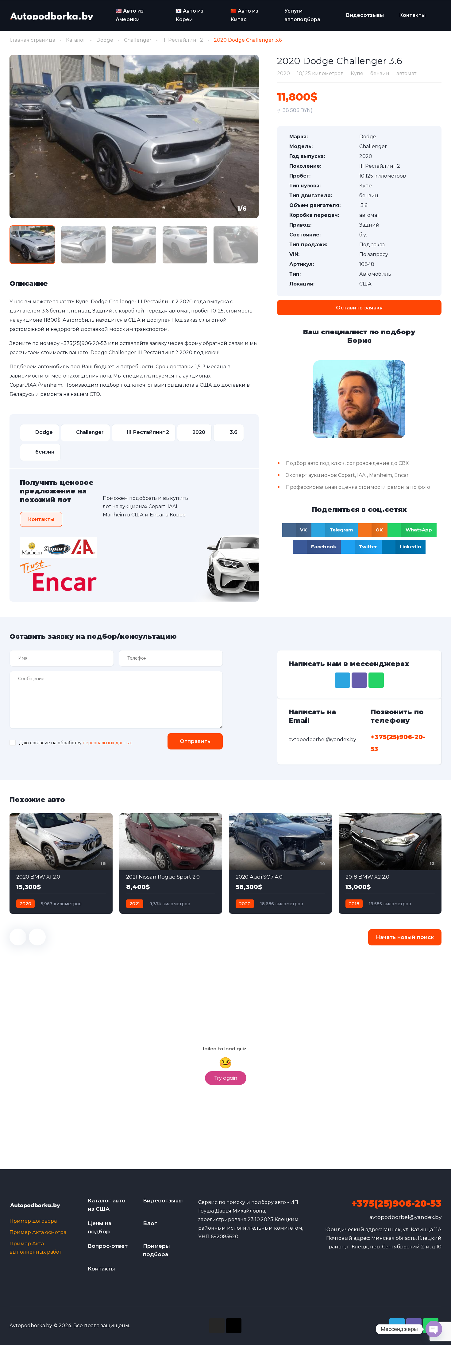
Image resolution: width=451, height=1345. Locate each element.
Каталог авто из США (106, 1204)
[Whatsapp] (376, 680)
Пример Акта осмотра (38, 1232)
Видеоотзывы (365, 15)
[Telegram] (342, 680)
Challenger (138, 40)
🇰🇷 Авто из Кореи (189, 15)
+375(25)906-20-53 (84, 343)
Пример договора (33, 1221)
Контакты (412, 15)
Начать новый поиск (405, 937)
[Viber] (359, 680)
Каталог (76, 40)
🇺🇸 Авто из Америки (130, 15)
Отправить (195, 741)
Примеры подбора (156, 1250)
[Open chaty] (434, 1329)
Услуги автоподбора (302, 15)
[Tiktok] (233, 1325)
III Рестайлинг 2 (182, 40)
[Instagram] (217, 1325)
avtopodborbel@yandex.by (405, 1217)
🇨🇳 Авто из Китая (244, 15)
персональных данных (107, 742)
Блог (150, 1223)
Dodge (104, 40)
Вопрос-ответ (108, 1246)
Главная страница (32, 40)
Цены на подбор (99, 1227)
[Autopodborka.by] (51, 15)
